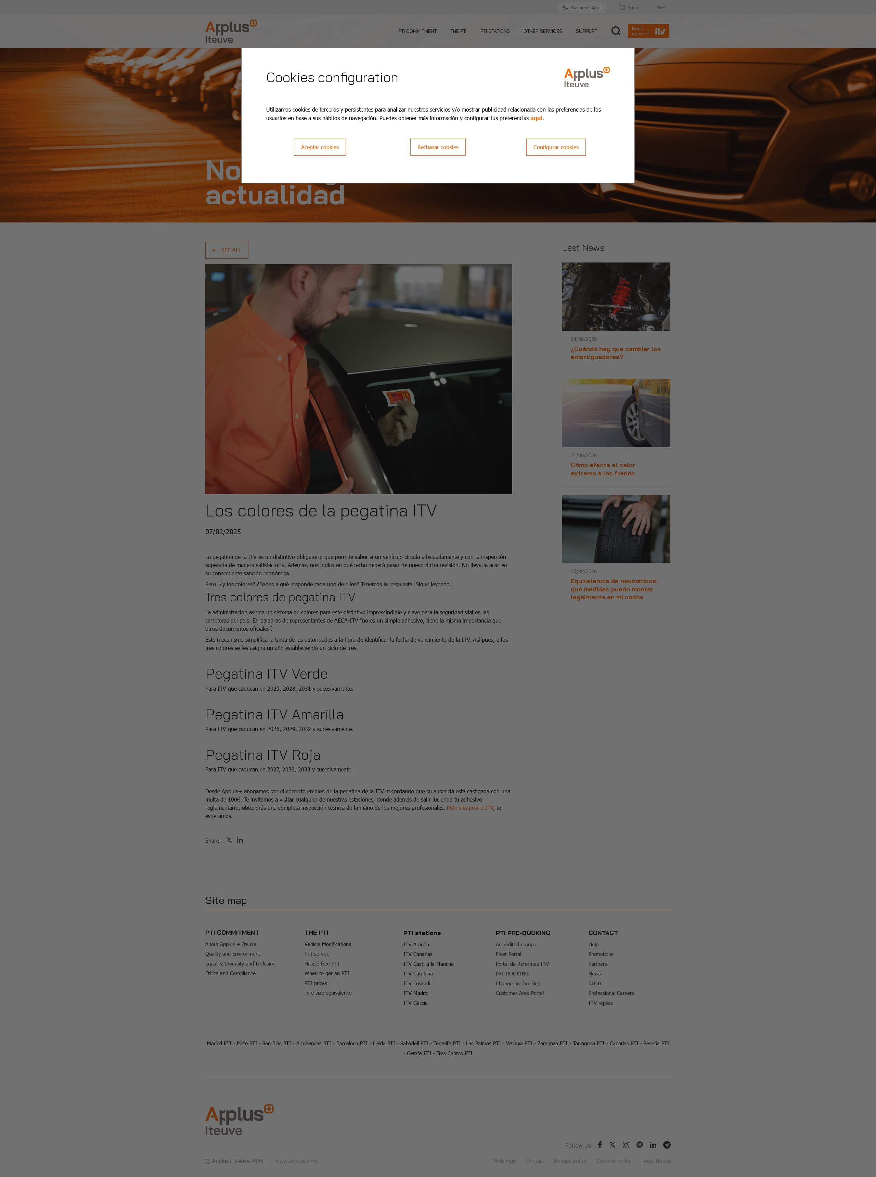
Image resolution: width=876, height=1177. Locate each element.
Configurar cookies (556, 147)
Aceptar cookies (320, 147)
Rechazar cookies (438, 147)
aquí (536, 117)
